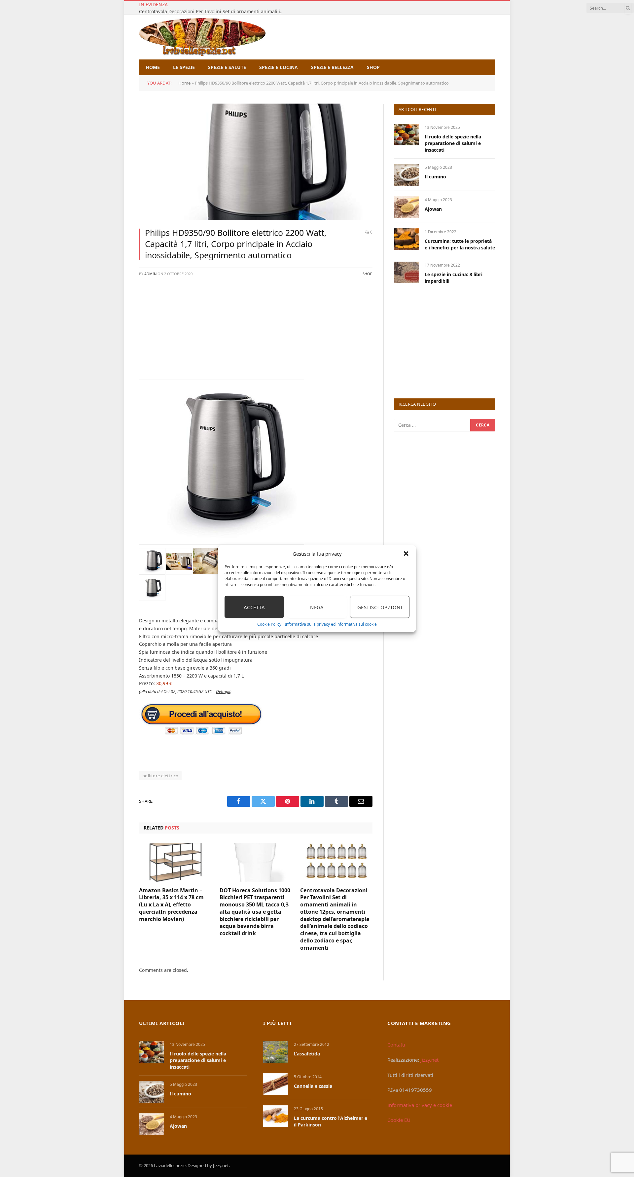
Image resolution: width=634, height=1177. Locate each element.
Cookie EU (398, 1120)
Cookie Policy (269, 624)
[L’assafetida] (275, 1051)
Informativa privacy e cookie (419, 1105)
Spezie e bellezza (332, 67)
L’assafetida (307, 1053)
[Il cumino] (406, 174)
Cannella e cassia (313, 1086)
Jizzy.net (429, 1059)
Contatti (396, 1044)
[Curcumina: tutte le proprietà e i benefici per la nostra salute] (406, 239)
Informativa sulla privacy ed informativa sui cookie (331, 624)
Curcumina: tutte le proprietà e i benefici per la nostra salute (460, 244)
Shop (373, 67)
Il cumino (435, 176)
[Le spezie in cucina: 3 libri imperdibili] (406, 272)
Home (153, 67)
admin (150, 273)
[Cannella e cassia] (275, 1084)
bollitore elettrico (160, 776)
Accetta (254, 607)
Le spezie (184, 67)
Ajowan (433, 209)
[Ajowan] (406, 207)
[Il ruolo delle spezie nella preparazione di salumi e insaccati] (406, 134)
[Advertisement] (255, 333)
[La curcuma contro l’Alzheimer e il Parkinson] (275, 1116)
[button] (406, 553)
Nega (317, 607)
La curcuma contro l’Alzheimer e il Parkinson (330, 1121)
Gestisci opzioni (379, 607)
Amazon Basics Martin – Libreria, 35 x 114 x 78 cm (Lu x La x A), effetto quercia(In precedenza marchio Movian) (171, 905)
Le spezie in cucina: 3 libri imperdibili (453, 277)
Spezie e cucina (278, 67)
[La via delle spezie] (202, 37)
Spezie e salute (227, 67)
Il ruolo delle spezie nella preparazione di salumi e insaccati (453, 143)
